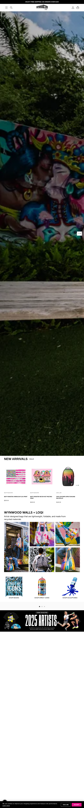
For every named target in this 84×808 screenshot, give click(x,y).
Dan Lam (58, 492)
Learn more (6, 805)
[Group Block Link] (42, 516)
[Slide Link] (42, 233)
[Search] (11, 7)
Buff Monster (8, 492)
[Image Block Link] (16, 547)
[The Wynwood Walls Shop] (42, 8)
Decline (66, 804)
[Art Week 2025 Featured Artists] (42, 621)
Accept (76, 804)
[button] (77, 7)
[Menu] (6, 7)
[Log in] (73, 7)
